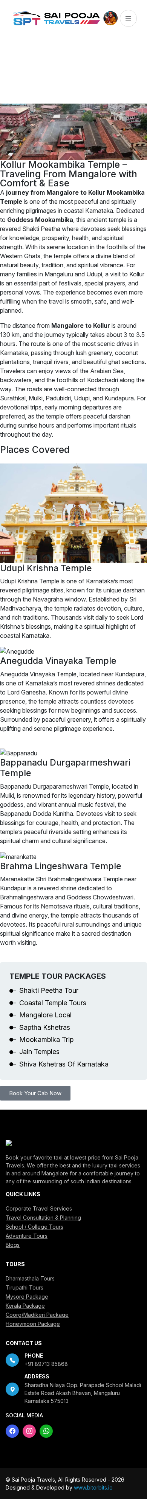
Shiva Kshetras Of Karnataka (64, 1064)
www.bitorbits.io (93, 1487)
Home (13, 79)
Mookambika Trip (46, 1039)
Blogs (13, 1245)
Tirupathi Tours (24, 1287)
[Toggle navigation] (128, 18)
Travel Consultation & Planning (43, 1217)
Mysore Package (27, 1296)
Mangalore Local (45, 1015)
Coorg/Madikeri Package (37, 1314)
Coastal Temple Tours (52, 1003)
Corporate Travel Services (39, 1208)
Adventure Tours (26, 1235)
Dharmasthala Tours (30, 1278)
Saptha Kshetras (44, 1027)
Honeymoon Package (33, 1324)
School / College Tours (34, 1226)
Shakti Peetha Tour (48, 990)
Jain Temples (39, 1052)
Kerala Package (25, 1305)
